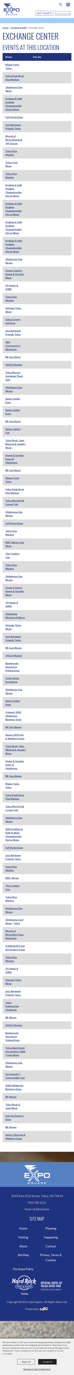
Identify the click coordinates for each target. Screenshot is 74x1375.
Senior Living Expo (12, 400)
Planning (50, 1228)
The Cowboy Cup (12, 555)
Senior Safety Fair (13, 431)
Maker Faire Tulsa (12, 66)
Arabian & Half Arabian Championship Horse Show (13, 104)
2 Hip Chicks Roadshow (12, 680)
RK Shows (11, 1017)
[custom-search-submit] (60, 4)
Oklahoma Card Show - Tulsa (14, 921)
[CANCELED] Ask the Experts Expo (15, 947)
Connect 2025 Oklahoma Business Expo (13, 716)
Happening (51, 1237)
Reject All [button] (26, 1361)
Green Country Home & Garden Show (14, 274)
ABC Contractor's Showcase (12, 346)
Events (6, 28)
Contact (50, 1246)
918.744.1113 (37, 1202)
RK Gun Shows (13, 647)
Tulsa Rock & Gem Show (12, 1106)
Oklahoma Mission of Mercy (15, 615)
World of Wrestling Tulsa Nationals (14, 935)
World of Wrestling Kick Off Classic (13, 140)
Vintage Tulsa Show (13, 310)
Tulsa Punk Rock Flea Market (14, 77)
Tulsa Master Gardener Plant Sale (14, 376)
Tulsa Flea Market (11, 153)
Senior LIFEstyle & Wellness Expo (14, 736)
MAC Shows (12, 878)
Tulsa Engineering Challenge (12, 1006)
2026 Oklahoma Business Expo (14, 1087)
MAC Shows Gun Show (14, 544)
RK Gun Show (12, 357)
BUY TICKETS (44, 13)
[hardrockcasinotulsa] (37, 1285)
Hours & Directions (37, 1209)
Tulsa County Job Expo (12, 321)
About (23, 1246)
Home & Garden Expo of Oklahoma (14, 459)
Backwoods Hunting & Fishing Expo (12, 667)
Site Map (23, 1255)
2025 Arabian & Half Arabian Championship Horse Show (14, 834)
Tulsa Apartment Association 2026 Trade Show (15, 1051)
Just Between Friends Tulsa (13, 126)
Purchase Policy (23, 1269)
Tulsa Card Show (11, 164)
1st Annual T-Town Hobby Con (15, 1076)
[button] (70, 5)
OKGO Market (13, 364)
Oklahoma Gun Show (13, 89)
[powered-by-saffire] (44, 1308)
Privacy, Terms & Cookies (51, 1257)
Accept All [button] (47, 1361)
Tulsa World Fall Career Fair (14, 502)
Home (23, 1228)
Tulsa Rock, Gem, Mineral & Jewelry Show (15, 444)
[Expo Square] (12, 9)
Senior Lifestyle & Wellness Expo (15, 1136)
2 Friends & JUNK (19, 28)
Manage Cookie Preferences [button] (37, 1369)
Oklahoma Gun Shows (13, 261)
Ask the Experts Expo (14, 1117)
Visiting (23, 1237)
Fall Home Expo (14, 117)
